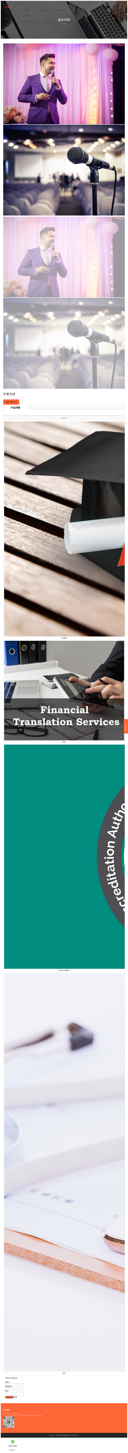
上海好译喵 (11, 22)
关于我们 (19, 4)
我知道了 (13, 1450)
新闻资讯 (8, 13)
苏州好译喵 (49, 22)
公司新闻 (26, 16)
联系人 (7, 1382)
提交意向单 (9, 1397)
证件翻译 (26, 10)
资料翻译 (10, 10)
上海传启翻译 (29, 22)
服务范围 (8, 7)
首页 (6, 4)
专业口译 (43, 10)
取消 (15, 1397)
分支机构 (8, 19)
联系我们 (8, 24)
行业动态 (10, 16)
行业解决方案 (61, 10)
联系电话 (8, 1386)
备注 (6, 1391)
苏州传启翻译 (67, 22)
